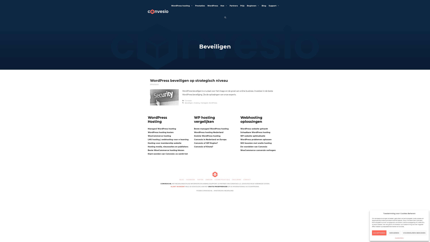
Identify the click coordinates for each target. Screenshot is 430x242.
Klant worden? (178, 186)
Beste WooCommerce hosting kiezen (166, 150)
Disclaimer (236, 179)
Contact (247, 179)
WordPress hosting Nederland (208, 132)
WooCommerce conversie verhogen (258, 150)
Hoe (222, 6)
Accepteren (379, 233)
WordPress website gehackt (254, 129)
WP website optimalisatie (252, 136)
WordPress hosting (180, 6)
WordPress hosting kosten (161, 132)
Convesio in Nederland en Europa (210, 139)
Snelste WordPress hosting (207, 136)
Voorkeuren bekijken (414, 233)
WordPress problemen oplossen (256, 139)
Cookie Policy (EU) (222, 179)
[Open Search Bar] (225, 18)
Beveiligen (189, 103)
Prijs (242, 6)
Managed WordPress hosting (162, 129)
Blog (264, 6)
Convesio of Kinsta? (203, 147)
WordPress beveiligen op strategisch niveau (189, 81)
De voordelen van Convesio (253, 147)
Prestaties (200, 6)
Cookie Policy (399, 238)
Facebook (190, 179)
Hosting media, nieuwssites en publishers (168, 147)
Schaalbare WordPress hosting (255, 132)
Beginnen (251, 6)
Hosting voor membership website (164, 143)
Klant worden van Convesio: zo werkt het (168, 154)
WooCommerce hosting (159, 136)
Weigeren (394, 233)
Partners (234, 6)
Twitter (200, 179)
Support (272, 6)
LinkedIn (208, 179)
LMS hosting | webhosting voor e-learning (168, 139)
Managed (204, 103)
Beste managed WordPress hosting (211, 129)
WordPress (212, 6)
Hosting (197, 103)
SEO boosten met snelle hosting (256, 143)
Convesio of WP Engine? (206, 143)
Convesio (188, 101)
